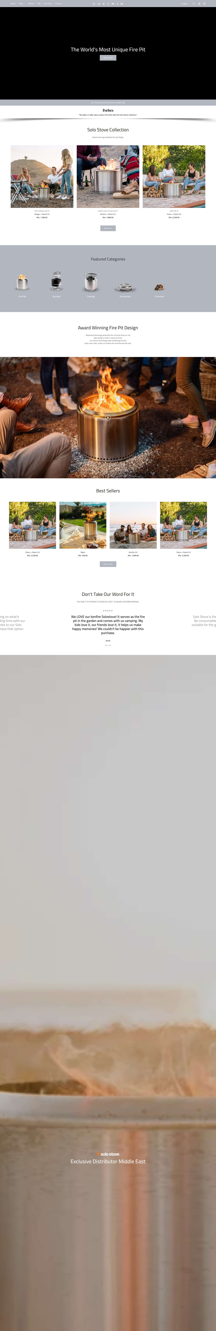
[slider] (97, 475)
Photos (31, 3)
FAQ (38, 3)
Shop (21, 3)
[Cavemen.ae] (108, 3)
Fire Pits (22, 296)
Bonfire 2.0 (133, 552)
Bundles (56, 296)
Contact (58, 3)
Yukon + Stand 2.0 (174, 214)
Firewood (159, 296)
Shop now (108, 57)
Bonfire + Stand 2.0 (108, 214)
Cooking (91, 296)
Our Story (48, 3)
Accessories (125, 296)
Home (13, 3)
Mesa (83, 552)
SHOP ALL (108, 228)
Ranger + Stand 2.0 (42, 214)
